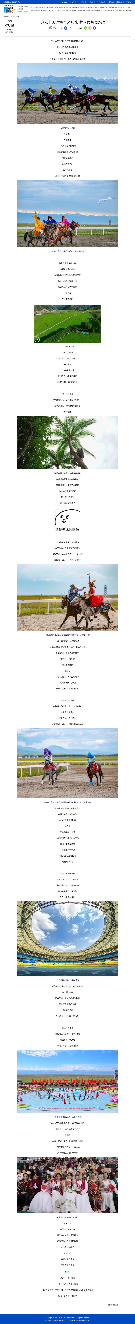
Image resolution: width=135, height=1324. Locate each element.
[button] (37, 341)
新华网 (6, 16)
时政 (43, 7)
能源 (87, 10)
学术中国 (61, 10)
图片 (116, 7)
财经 (53, 7)
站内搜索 (128, 2)
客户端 (112, 2)
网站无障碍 (102, 2)
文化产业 (128, 10)
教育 (79, 7)
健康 (102, 7)
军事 (106, 7)
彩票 (93, 10)
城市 (80, 10)
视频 (112, 7)
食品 (39, 10)
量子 (89, 7)
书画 (99, 7)
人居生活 (44, 10)
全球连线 (75, 7)
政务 (119, 7)
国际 (50, 7)
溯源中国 (76, 10)
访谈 (109, 7)
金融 (32, 10)
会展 (90, 10)
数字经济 (54, 10)
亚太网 (116, 10)
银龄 (71, 10)
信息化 (49, 10)
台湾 (63, 7)
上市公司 (122, 10)
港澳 (60, 7)
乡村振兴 (67, 10)
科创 (86, 7)
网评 (56, 7)
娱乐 (96, 10)
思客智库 (68, 7)
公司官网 (20, 9)
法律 (122, 7)
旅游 (83, 10)
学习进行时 (34, 7)
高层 (40, 7)
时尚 (99, 10)
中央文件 (127, 7)
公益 (106, 10)
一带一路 (111, 10)
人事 (46, 7)
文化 (96, 7)
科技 (82, 7)
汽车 (35, 10)
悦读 (103, 10)
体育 (92, 7)
